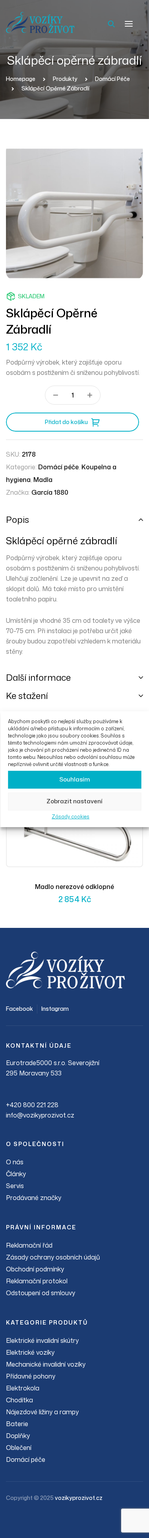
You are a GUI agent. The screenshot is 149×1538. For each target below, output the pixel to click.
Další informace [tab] (38, 677)
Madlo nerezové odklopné (74, 886)
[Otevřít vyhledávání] (111, 24)
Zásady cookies (70, 816)
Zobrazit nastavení (74, 801)
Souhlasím (74, 779)
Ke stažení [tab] (27, 695)
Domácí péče (58, 467)
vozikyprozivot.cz (79, 1498)
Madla (42, 479)
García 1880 (49, 492)
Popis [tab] (17, 519)
